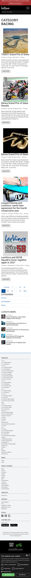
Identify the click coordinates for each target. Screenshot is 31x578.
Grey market (4, 487)
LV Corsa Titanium (6, 379)
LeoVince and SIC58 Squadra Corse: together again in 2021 (13, 260)
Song (2, 462)
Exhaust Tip (4, 445)
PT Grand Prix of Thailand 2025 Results (16, 343)
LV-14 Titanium (5, 364)
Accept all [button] (8, 574)
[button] (15, 571)
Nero (2, 402)
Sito (2, 449)
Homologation (5, 502)
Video (2, 460)
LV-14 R (3, 366)
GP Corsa (3, 429)
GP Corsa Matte (5, 432)
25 (20, 287)
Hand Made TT (5, 442)
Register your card (6, 507)
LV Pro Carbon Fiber (6, 407)
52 (20, 291)
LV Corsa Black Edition (7, 375)
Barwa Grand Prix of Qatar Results (14, 104)
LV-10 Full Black (5, 384)
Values (3, 477)
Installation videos (6, 505)
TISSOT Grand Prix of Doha (15, 54)
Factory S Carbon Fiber (7, 414)
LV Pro (3, 404)
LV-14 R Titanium (5, 369)
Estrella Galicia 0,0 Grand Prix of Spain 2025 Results (16, 324)
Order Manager (5, 488)
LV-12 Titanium (5, 392)
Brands (3, 475)
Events (3, 470)
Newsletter (4, 508)
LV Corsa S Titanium (6, 374)
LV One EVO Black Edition (7, 399)
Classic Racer (4, 422)
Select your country (15, 3)
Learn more (5, 71)
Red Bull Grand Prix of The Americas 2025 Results (17, 330)
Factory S (3, 410)
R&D (2, 478)
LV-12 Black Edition (6, 390)
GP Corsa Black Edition (7, 430)
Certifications (4, 480)
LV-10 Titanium (5, 387)
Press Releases (5, 301)
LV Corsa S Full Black (6, 372)
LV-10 (2, 380)
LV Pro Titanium (5, 409)
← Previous (6, 287)
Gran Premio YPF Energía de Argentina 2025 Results (15, 337)
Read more (15, 562)
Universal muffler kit (6, 452)
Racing (22, 57)
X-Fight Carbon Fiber (6, 440)
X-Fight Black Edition (6, 439)
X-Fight (3, 437)
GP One (3, 420)
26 (24, 287)
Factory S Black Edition (7, 412)
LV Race (3, 417)
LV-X (2, 427)
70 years (3, 482)
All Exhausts (4, 454)
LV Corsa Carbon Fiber (7, 377)
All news (3, 298)
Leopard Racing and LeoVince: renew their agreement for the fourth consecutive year (14, 207)
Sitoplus (3, 450)
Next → (26, 291)
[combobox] (27, 555)
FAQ (2, 503)
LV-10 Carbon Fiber (6, 385)
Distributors (4, 483)
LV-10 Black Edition (6, 382)
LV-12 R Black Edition (6, 395)
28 (8, 291)
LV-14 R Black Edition (6, 367)
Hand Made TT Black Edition (8, 444)
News (2, 469)
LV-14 (2, 361)
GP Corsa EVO (5, 434)
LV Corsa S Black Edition (7, 370)
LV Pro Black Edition (6, 405)
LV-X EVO (3, 425)
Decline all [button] (22, 574)
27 (3, 291)
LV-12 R (3, 394)
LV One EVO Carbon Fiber (7, 400)
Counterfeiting (5, 485)
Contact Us (4, 495)
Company (3, 472)
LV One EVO (4, 397)
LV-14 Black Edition (6, 362)
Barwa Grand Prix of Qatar (14, 154)
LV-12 (2, 389)
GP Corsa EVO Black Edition (8, 435)
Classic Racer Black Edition (8, 424)
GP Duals (3, 419)
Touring (3, 447)
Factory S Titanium (6, 415)
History (3, 473)
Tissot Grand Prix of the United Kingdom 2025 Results (15, 317)
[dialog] (15, 565)
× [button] (29, 555)
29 (12, 291)
